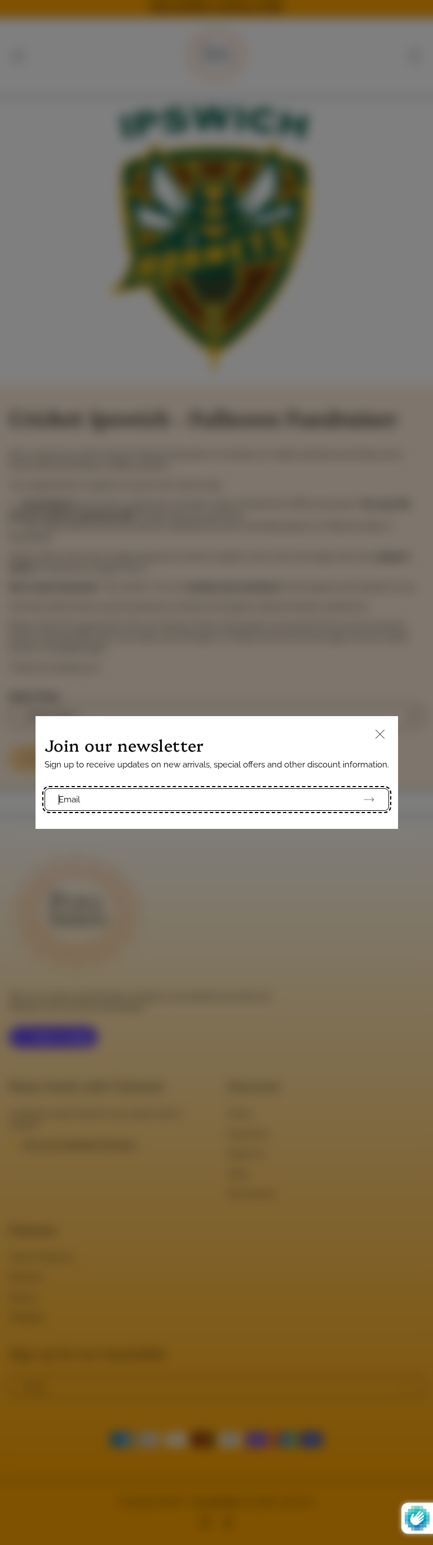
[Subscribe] (364, 799)
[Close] (380, 735)
